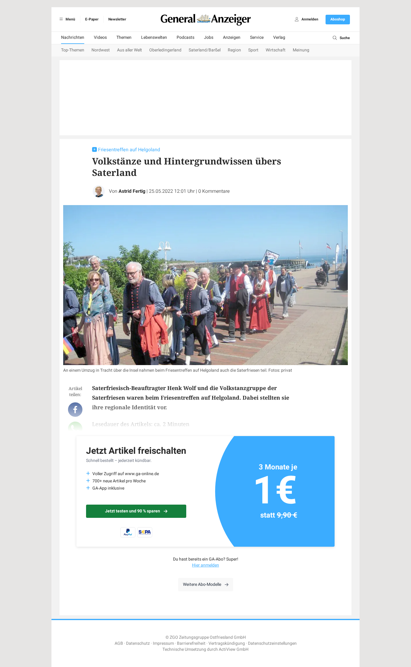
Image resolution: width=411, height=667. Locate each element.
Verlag (279, 37)
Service (257, 37)
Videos (100, 37)
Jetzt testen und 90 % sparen (132, 511)
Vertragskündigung (227, 643)
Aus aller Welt (129, 50)
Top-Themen (72, 50)
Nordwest (100, 50)
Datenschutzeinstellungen (272, 643)
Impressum (163, 643)
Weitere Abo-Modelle (202, 584)
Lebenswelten (154, 37)
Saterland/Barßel (205, 50)
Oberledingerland (165, 50)
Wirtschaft (276, 50)
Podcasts (185, 37)
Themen (123, 37)
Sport (253, 50)
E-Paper (91, 19)
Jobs (208, 37)
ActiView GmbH (234, 649)
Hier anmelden (205, 565)
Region (234, 50)
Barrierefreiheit (191, 643)
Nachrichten (72, 37)
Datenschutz (138, 643)
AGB (119, 643)
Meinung (301, 50)
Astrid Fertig (132, 191)
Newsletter (117, 19)
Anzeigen (231, 37)
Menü (70, 19)
